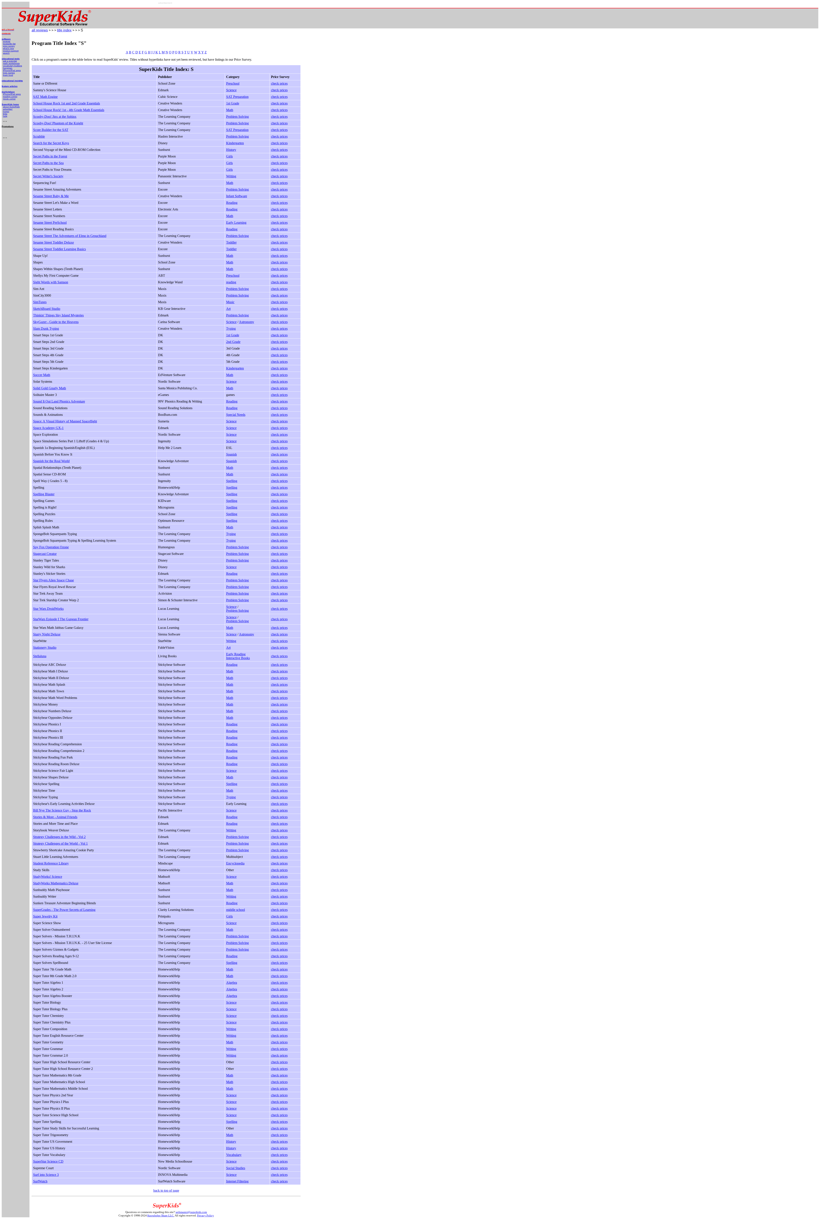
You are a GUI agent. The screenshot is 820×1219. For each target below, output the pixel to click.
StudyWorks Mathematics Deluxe (55, 883)
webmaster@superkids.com (191, 1212)
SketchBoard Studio (46, 308)
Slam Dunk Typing (46, 328)
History (231, 149)
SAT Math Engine (45, 97)
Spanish (231, 454)
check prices (279, 83)
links (5, 114)
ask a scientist (10, 61)
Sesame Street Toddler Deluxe (53, 242)
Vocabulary (234, 1155)
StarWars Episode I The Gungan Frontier (60, 619)
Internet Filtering (237, 1181)
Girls (229, 156)
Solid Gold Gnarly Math (49, 388)
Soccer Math (41, 375)
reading (231, 282)
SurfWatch (40, 1181)
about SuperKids (11, 107)
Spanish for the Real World (51, 461)
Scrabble (39, 136)
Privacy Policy (205, 1215)
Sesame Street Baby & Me (51, 196)
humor (6, 111)
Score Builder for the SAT (50, 130)
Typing (231, 328)
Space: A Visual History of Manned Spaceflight (65, 421)
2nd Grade (233, 342)
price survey (9, 46)
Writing (231, 176)
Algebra (231, 982)
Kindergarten (235, 143)
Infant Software (236, 196)
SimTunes (40, 302)
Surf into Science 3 (46, 1174)
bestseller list (9, 44)
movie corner (9, 99)
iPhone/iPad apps (12, 70)
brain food (8, 75)
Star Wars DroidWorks (48, 608)
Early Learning (236, 222)
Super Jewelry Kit (45, 916)
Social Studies (235, 1168)
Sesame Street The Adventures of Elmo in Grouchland (69, 236)
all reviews (40, 30)
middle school (235, 910)
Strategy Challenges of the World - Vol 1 (60, 843)
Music (230, 302)
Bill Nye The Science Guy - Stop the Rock (62, 810)
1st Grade (232, 103)
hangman (7, 68)
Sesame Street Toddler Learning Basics (59, 249)
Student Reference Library (51, 863)
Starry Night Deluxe (46, 634)
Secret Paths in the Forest (50, 156)
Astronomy (246, 322)
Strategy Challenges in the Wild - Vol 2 (59, 837)
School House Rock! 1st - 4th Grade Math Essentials (68, 110)
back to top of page (166, 1190)
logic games (9, 73)
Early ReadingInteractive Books (238, 656)
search (6, 53)
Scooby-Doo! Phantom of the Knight (58, 123)
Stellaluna (39, 656)
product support (11, 51)
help (5, 116)
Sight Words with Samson (50, 282)
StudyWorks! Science (47, 876)
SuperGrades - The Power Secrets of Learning (64, 910)
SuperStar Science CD (48, 1161)
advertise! (8, 109)
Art (228, 308)
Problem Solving (237, 116)
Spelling (231, 481)
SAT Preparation (237, 97)
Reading (231, 202)
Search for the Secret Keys (51, 143)
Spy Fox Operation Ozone (51, 547)
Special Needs (235, 414)
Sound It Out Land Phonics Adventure (59, 401)
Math (229, 110)
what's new (8, 48)
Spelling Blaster (43, 494)
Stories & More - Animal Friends (55, 817)
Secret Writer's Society (48, 176)
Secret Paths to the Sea (48, 163)
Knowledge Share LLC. (160, 1215)
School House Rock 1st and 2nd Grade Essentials (66, 103)
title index (64, 30)
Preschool (232, 83)
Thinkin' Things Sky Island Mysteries (58, 315)
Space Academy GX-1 (48, 428)
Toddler (231, 242)
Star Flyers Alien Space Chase (53, 580)
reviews (6, 41)
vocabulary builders (12, 66)
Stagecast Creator (45, 554)
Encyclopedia (235, 863)
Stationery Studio (44, 647)
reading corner (10, 96)
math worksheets (11, 63)
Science (231, 90)
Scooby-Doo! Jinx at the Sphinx (54, 116)
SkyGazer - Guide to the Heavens (56, 322)
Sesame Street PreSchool (50, 222)
